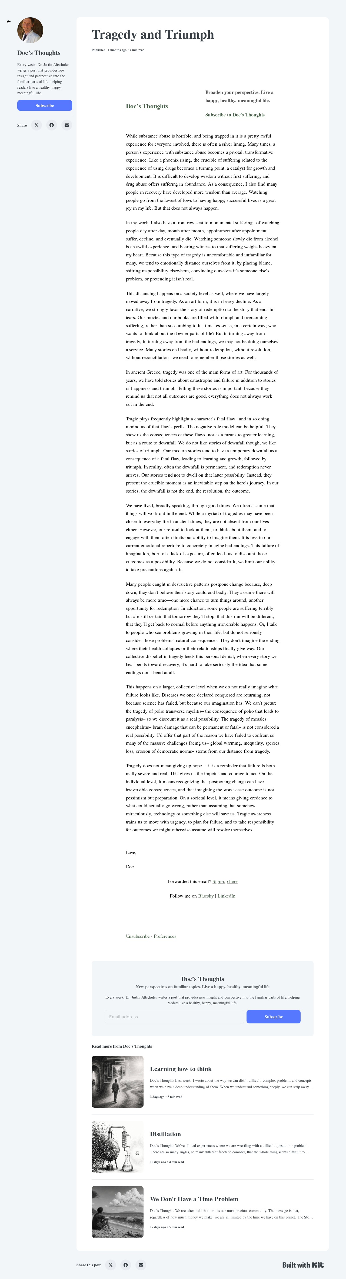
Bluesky (206, 895)
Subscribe (45, 105)
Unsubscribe (138, 936)
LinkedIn (226, 895)
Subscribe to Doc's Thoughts (235, 114)
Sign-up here (225, 881)
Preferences (165, 936)
